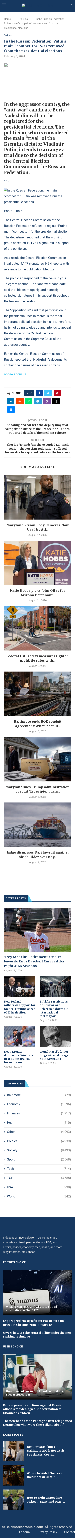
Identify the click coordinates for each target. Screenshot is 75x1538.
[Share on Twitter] (48, 393)
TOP (39, 1178)
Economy (39, 1104)
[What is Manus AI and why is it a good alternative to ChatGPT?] (37, 1292)
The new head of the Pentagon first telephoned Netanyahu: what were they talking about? (37, 1423)
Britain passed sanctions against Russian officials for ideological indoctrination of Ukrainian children (33, 1409)
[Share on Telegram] (38, 401)
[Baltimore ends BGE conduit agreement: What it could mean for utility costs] (37, 694)
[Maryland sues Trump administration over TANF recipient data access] (37, 759)
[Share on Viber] (47, 401)
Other (39, 1132)
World (39, 1196)
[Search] (71, 5)
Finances (39, 1113)
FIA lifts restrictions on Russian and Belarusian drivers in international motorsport (54, 1009)
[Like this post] (30, 393)
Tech (39, 1169)
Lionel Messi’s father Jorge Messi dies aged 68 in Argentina (55, 1055)
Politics (23, 18)
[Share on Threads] (56, 401)
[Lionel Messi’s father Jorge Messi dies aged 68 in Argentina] (55, 1036)
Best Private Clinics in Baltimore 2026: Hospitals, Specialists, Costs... (46, 1450)
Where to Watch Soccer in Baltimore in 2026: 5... (45, 1475)
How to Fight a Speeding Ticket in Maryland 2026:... (46, 1499)
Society (39, 1150)
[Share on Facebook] (39, 393)
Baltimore (39, 1095)
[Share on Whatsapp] (28, 401)
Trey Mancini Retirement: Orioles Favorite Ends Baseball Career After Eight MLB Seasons (34, 961)
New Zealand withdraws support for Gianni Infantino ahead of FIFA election (19, 1007)
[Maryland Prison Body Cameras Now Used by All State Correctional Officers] (37, 497)
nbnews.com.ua (15, 374)
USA (39, 1187)
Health (39, 1123)
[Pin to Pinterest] (57, 393)
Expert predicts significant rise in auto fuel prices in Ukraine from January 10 (34, 1323)
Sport (39, 1159)
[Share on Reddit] (20, 401)
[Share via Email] (11, 409)
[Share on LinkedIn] (10, 401)
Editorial (25, 1532)
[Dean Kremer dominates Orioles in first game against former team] (19, 1036)
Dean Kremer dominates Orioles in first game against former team (18, 1057)
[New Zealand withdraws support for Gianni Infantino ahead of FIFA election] (19, 986)
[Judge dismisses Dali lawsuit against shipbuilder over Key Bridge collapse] (37, 824)
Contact (69, 1532)
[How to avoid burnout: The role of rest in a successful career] (37, 1377)
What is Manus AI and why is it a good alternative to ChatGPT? (31, 1308)
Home (7, 18)
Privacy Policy (47, 1532)
